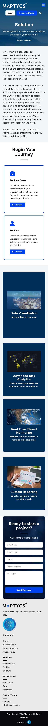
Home (19, 40)
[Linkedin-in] (29, 722)
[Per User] (12, 223)
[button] (43, 5)
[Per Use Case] (12, 173)
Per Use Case (18, 180)
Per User (15, 230)
